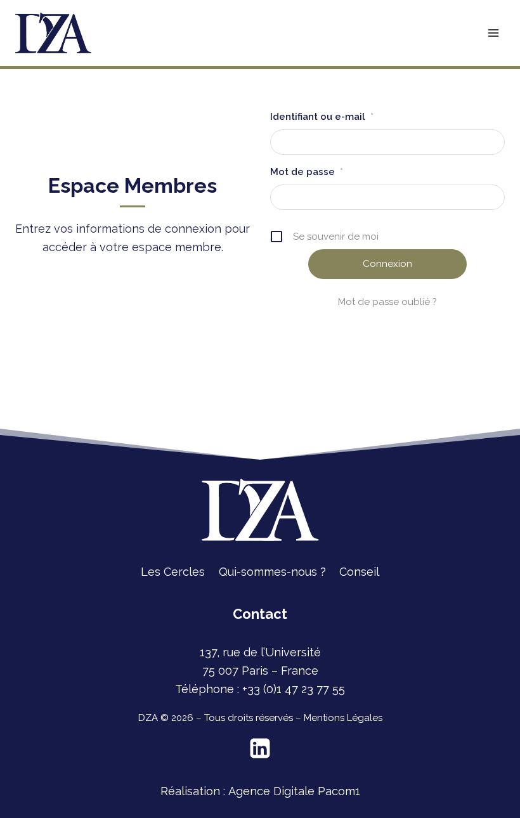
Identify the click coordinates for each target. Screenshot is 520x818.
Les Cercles (173, 571)
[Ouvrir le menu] (493, 32)
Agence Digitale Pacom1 (294, 791)
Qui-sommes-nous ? (272, 571)
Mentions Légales (343, 718)
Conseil (359, 571)
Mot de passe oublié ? (387, 302)
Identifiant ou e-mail (322, 116)
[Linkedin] (260, 748)
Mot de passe (306, 172)
